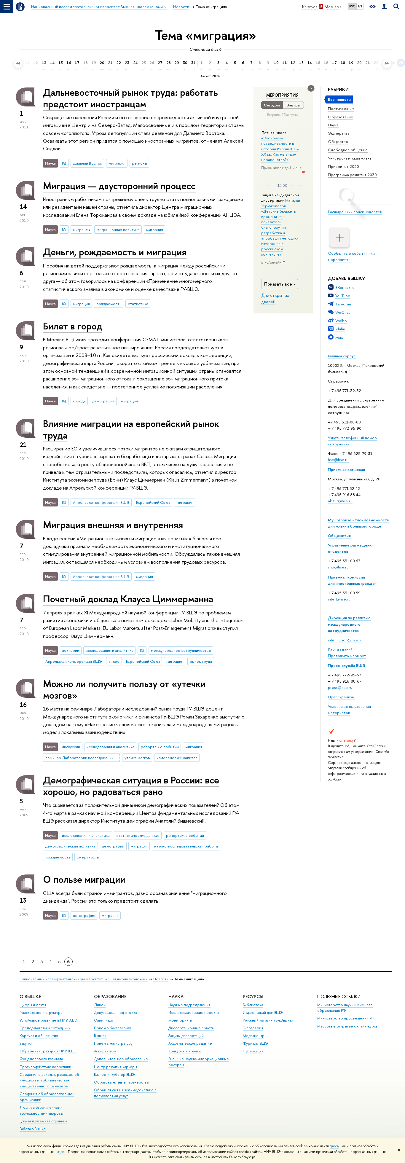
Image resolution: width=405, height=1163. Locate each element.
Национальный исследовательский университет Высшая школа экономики (84, 979)
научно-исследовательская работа (186, 846)
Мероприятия (282, 95)
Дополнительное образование (121, 1058)
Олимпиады (104, 1020)
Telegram (343, 304)
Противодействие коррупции (45, 1066)
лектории (70, 650)
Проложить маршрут (347, 655)
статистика (138, 303)
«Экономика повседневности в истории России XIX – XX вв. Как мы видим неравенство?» (280, 148)
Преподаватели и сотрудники (45, 1027)
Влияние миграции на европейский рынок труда (131, 429)
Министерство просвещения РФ (345, 1018)
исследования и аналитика (109, 650)
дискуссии (71, 746)
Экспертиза (339, 133)
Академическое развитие (190, 1043)
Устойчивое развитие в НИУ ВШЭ (48, 1020)
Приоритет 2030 (343, 166)
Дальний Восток (87, 163)
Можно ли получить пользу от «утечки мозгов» (124, 689)
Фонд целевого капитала (41, 1058)
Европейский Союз (153, 502)
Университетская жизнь (349, 158)
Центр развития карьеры (115, 1066)
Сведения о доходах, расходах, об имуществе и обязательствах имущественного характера (49, 1080)
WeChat (342, 312)
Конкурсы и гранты (184, 1051)
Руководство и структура (41, 1012)
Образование (340, 117)
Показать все (278, 284)
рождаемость (108, 303)
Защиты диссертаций (186, 1035)
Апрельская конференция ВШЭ (101, 502)
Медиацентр (253, 1035)
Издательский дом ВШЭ (263, 1012)
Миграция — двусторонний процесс (119, 185)
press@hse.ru (340, 687)
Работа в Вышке (33, 1128)
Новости (160, 979)
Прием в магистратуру (113, 1043)
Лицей (100, 1004)
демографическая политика (70, 846)
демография (103, 401)
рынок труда (201, 661)
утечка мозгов (137, 757)
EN (360, 6)
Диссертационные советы (191, 1027)
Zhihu (340, 329)
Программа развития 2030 (352, 174)
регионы (139, 163)
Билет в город (72, 325)
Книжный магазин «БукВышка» (268, 1020)
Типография (253, 1027)
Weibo (341, 320)
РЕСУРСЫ (253, 996)
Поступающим (341, 108)
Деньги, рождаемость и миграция (114, 251)
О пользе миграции (84, 879)
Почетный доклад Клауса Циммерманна (128, 598)
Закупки (26, 1043)
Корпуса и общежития (39, 1035)
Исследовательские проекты (193, 1012)
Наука (333, 125)
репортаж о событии (160, 746)
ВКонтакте (345, 287)
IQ (64, 163)
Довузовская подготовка (115, 1012)
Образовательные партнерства (121, 1082)
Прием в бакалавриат (112, 1027)
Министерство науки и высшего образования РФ (345, 1007)
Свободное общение (348, 149)
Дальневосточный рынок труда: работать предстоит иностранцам (130, 98)
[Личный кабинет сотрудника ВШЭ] (384, 6)
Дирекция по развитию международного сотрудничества (349, 624)
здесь (334, 1146)
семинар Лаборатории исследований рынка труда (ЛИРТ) (82, 757)
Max (339, 337)
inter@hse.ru (339, 599)
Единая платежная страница (43, 1121)
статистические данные (138, 835)
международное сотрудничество (181, 650)
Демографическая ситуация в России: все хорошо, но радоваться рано (131, 785)
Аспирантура (105, 1051)
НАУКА (176, 996)
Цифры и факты (33, 1004)
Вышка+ (100, 1035)
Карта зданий (340, 649)
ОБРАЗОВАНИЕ (110, 996)
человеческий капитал (177, 757)
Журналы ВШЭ (255, 1043)
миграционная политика (118, 229)
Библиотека (253, 1004)
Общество (338, 141)
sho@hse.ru (338, 567)
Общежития (339, 535)
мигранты (81, 229)
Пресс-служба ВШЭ (347, 665)
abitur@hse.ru (340, 501)
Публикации (253, 1051)
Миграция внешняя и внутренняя (113, 524)
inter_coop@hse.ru (345, 640)
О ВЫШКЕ (30, 996)
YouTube (342, 295)
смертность (88, 857)
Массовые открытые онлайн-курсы (347, 1026)
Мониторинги (180, 1020)
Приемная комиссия (346, 469)
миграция (117, 163)
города (79, 401)
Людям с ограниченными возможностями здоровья (42, 1110)
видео (114, 661)
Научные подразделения (189, 1004)
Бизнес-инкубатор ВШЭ (114, 1074)
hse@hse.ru (338, 459)
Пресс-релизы (341, 697)
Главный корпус (342, 356)
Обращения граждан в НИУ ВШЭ (48, 1051)
